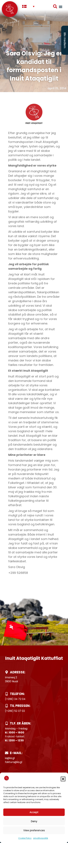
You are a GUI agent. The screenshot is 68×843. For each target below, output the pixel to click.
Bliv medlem (65, 40)
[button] (63, 779)
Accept (34, 812)
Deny (34, 821)
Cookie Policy (25, 838)
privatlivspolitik (40, 838)
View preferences (34, 830)
